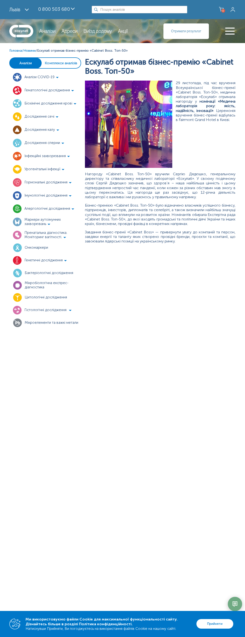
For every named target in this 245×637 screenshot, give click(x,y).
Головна (15, 51)
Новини (29, 51)
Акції (123, 31)
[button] (45, 77)
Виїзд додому (98, 31)
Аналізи (47, 31)
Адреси (69, 31)
